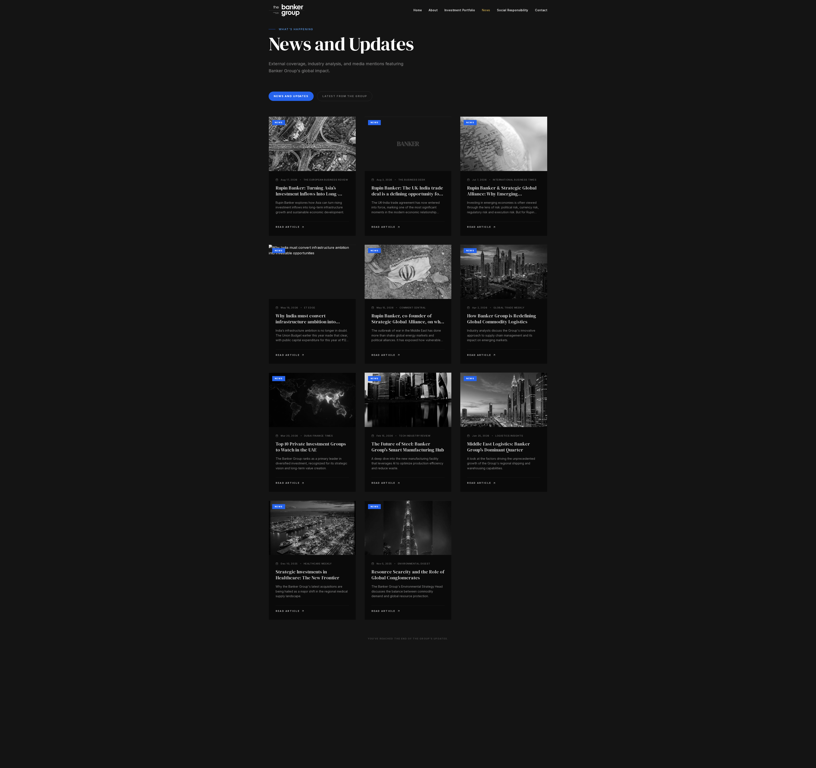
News (486, 10)
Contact (541, 10)
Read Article (288, 226)
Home (418, 10)
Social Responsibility (512, 10)
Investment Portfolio (460, 10)
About (433, 10)
